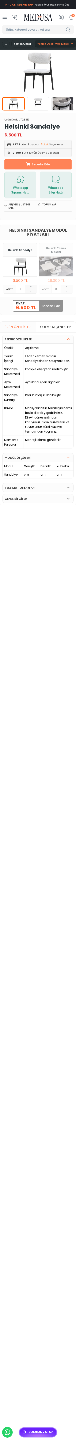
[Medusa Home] (6, 43)
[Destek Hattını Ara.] (15, 17)
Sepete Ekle (41, 164)
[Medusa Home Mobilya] (38, 17)
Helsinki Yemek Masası (56, 250)
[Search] (68, 29)
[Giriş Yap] (61, 17)
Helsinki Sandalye (20, 250)
